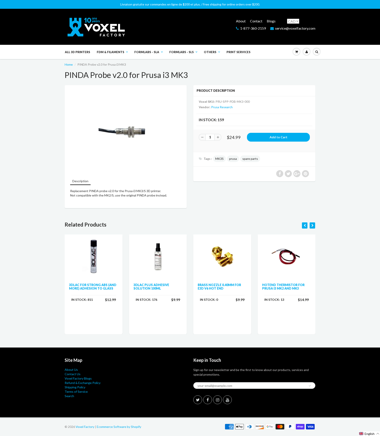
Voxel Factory (85, 427)
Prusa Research (222, 107)
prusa (233, 158)
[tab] (80, 181)
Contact (256, 21)
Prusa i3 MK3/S (135, 191)
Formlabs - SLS (181, 52)
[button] (369, 433)
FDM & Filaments (110, 52)
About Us (71, 369)
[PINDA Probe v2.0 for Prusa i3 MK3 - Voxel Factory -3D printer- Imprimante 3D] (125, 131)
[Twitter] (197, 399)
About (241, 21)
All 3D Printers (77, 52)
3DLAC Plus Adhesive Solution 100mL (151, 286)
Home (69, 64)
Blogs (271, 21)
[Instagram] (217, 399)
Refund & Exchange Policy (82, 383)
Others (210, 52)
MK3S (219, 158)
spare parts (250, 158)
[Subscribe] (309, 385)
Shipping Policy (75, 387)
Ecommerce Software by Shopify (119, 427)
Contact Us (72, 374)
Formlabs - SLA (146, 52)
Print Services (238, 52)
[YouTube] (227, 399)
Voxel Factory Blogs (78, 378)
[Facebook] (207, 399)
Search (69, 396)
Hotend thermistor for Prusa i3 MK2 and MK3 (283, 286)
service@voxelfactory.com (295, 28)
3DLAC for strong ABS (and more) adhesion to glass (92, 286)
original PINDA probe (140, 195)
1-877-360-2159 (253, 28)
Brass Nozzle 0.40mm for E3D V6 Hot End (219, 286)
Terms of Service (76, 391)
